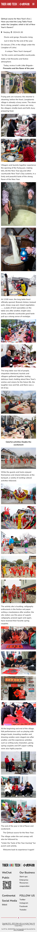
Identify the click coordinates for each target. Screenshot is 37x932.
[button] (33, 4)
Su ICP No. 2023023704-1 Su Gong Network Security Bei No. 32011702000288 (18, 929)
